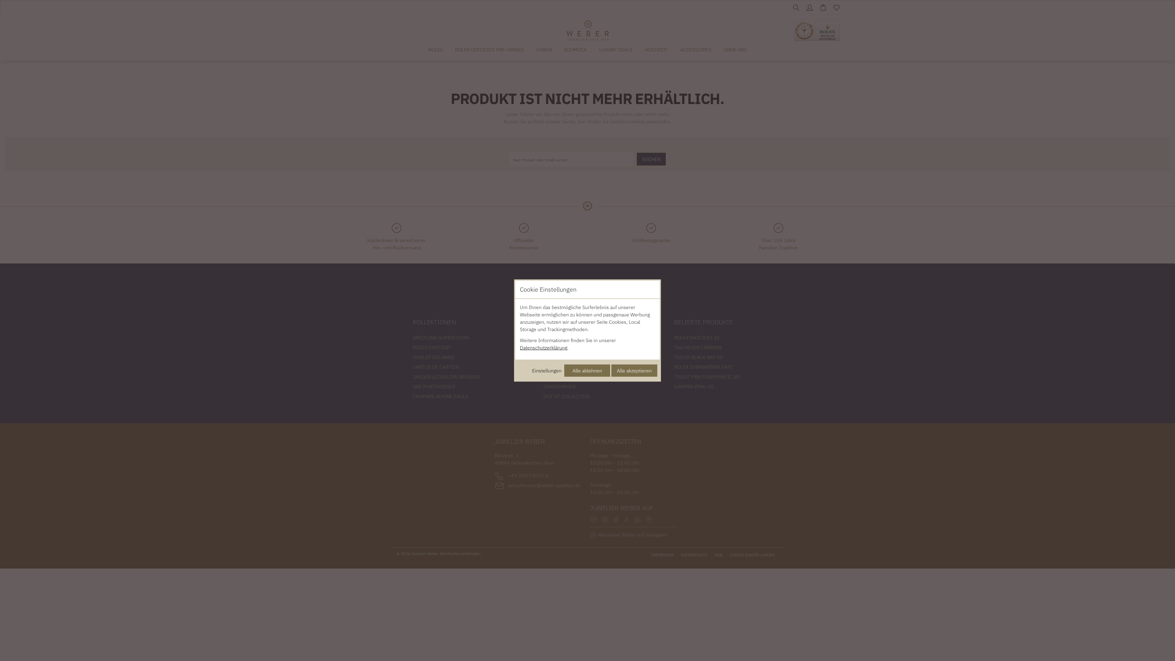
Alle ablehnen (587, 371)
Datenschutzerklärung (543, 348)
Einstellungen (546, 371)
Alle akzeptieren (634, 371)
